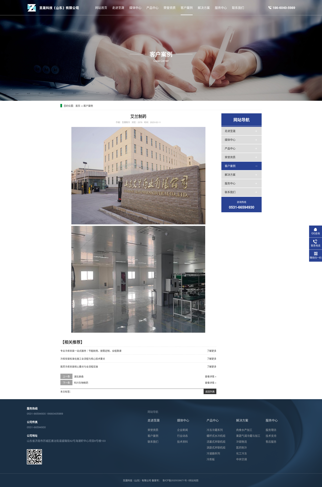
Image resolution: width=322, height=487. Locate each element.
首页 (77, 105)
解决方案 (230, 174)
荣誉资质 (230, 157)
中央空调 (241, 459)
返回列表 (210, 391)
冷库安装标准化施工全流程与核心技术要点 (82, 358)
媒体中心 (230, 140)
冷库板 (211, 459)
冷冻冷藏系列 (215, 430)
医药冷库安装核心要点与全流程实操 (79, 366)
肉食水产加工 (244, 430)
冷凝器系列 (213, 453)
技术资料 (182, 442)
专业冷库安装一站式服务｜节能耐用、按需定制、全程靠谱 (90, 350)
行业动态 (182, 436)
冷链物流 (241, 442)
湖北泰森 (79, 376)
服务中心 (230, 183)
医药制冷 (241, 447)
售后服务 (271, 442)
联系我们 (230, 192)
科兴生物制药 (81, 382)
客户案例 (88, 105)
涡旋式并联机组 (216, 447)
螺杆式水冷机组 (216, 436)
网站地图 (193, 480)
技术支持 (271, 436)
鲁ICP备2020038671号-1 (176, 480)
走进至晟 (230, 131)
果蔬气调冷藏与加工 (248, 436)
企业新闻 (182, 430)
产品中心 (230, 148)
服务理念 (271, 430)
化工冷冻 (241, 453)
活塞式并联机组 (216, 442)
